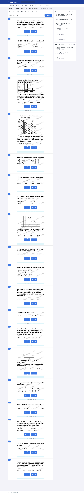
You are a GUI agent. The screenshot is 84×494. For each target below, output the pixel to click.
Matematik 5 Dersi (24, 8)
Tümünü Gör (71, 11)
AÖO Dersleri (16, 8)
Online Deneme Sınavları (33, 8)
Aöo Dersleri (48, 5)
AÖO (10, 492)
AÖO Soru (10, 8)
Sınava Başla (48, 15)
